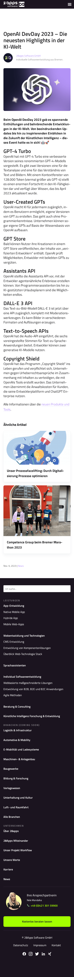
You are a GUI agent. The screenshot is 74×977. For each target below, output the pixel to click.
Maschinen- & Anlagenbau (19, 759)
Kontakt (56, 945)
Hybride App (10, 618)
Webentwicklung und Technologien (24, 636)
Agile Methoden (12, 695)
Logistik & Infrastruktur (17, 730)
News (21, 566)
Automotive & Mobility (16, 740)
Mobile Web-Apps (13, 624)
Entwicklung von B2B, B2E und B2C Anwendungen (33, 689)
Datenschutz (20, 945)
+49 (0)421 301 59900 (44, 905)
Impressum (39, 945)
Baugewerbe (10, 769)
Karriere (8, 869)
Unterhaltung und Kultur (18, 797)
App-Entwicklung (13, 606)
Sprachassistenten (14, 665)
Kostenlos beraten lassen (37, 921)
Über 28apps (11, 831)
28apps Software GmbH (28, 55)
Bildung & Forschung (15, 778)
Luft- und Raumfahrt (16, 807)
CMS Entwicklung (13, 642)
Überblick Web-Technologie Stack (22, 654)
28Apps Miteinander (15, 841)
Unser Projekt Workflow (17, 850)
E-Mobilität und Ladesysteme (21, 749)
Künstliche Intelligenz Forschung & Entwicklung (31, 716)
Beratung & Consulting (16, 706)
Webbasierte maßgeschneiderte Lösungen (27, 683)
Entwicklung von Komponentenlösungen (27, 648)
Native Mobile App (14, 612)
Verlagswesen (11, 788)
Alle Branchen (11, 817)
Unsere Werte (11, 860)
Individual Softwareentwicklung (22, 677)
